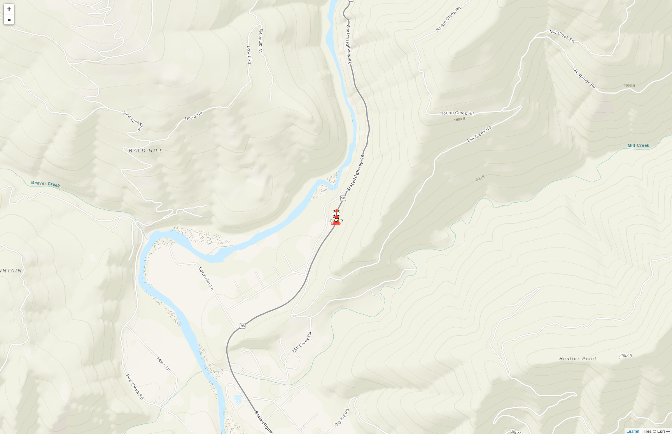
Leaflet (632, 431)
